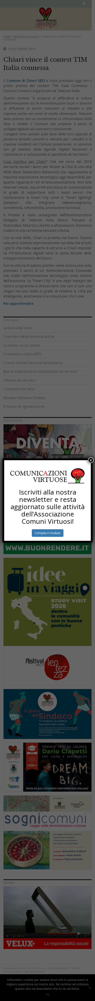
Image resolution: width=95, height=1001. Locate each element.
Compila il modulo (48, 533)
